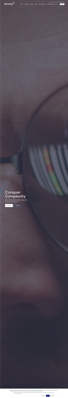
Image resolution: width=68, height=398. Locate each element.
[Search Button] (57, 4)
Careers (51, 2)
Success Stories (42, 4)
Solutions (26, 4)
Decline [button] (52, 395)
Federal (36, 4)
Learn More (17, 205)
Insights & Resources (51, 4)
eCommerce (55, 2)
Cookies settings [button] (43, 395)
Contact (62, 4)
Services (31, 4)
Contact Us (9, 205)
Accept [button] (48, 395)
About (22, 4)
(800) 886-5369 (61, 2)
